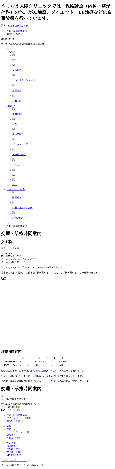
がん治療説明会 (38, 371)
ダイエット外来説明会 (59, 371)
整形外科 (11, 429)
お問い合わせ (13, 34)
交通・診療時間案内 (17, 31)
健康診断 (11, 435)
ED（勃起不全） (15, 455)
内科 (9, 426)
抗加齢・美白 (13, 449)
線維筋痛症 (12, 446)
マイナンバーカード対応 (19, 418)
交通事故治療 (13, 438)
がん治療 (11, 443)
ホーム (10, 223)
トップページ (52, 381)
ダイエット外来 (14, 452)
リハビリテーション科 (18, 432)
